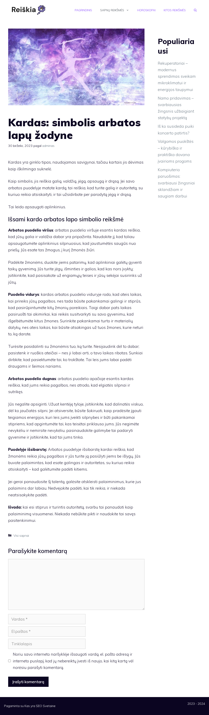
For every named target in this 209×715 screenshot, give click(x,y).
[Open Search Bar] (195, 10)
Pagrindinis (83, 10)
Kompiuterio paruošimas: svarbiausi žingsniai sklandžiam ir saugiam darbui (176, 182)
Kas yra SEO (33, 706)
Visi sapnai (21, 535)
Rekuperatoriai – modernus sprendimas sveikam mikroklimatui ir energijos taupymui (177, 76)
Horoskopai (146, 10)
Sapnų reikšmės (112, 10)
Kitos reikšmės (175, 10)
